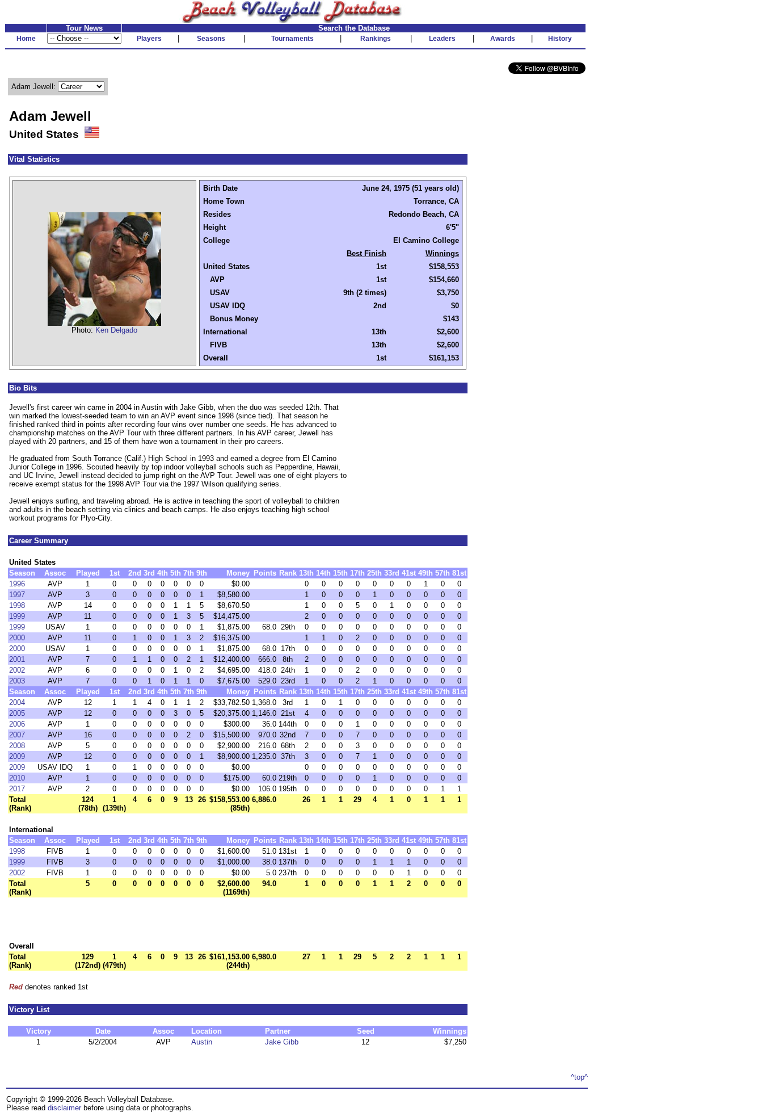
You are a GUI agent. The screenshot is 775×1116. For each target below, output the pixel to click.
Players (149, 39)
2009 (17, 756)
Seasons (211, 39)
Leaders (442, 39)
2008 (17, 745)
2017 (17, 788)
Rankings (375, 39)
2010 (17, 778)
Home (26, 39)
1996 (17, 584)
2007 (17, 735)
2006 (17, 724)
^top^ (579, 1077)
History (560, 39)
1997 (17, 594)
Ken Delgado (116, 330)
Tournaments (292, 39)
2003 (17, 681)
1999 (17, 616)
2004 (17, 702)
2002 (17, 670)
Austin (201, 1042)
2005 (17, 713)
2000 (17, 637)
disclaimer (64, 1108)
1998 (17, 605)
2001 (17, 659)
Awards (502, 39)
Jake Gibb (281, 1042)
